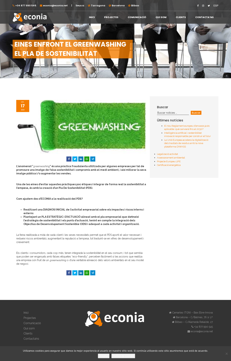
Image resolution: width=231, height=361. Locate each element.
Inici (92, 17)
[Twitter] (74, 159)
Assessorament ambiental (171, 157)
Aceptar (103, 355)
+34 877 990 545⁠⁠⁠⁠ (25, 5)
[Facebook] (68, 159)
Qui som (161, 17)
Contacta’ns (204, 17)
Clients (181, 17)
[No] (226, 353)
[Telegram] (92, 159)
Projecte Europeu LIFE (169, 161)
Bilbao (135, 5)
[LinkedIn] (80, 159)
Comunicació (137, 17)
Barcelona (118, 5)
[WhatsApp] (86, 159)
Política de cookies (123, 355)
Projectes (111, 17)
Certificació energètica (169, 165)
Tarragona (98, 5)
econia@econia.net (55, 5)
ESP (215, 5)
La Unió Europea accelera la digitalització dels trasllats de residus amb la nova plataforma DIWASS (186, 143)
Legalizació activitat (167, 154)
